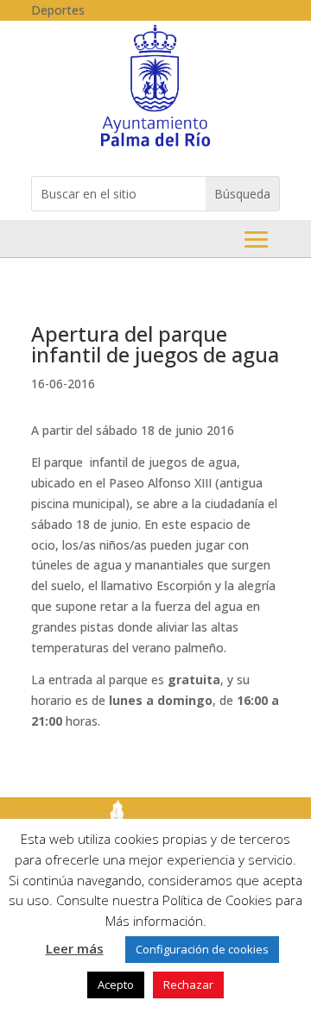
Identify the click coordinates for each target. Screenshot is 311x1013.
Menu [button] (256, 239)
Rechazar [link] (188, 984)
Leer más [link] (75, 948)
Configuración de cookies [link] (202, 949)
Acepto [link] (116, 984)
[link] (155, 145)
